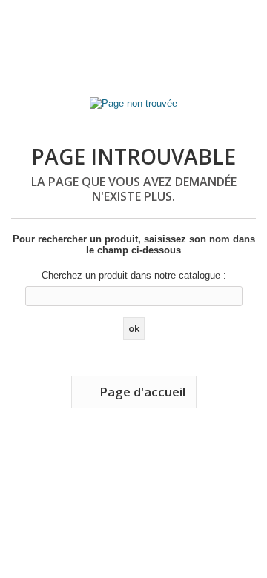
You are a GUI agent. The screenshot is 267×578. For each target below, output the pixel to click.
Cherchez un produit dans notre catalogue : (134, 275)
